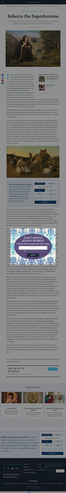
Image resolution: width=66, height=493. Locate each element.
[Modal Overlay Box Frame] (33, 246)
